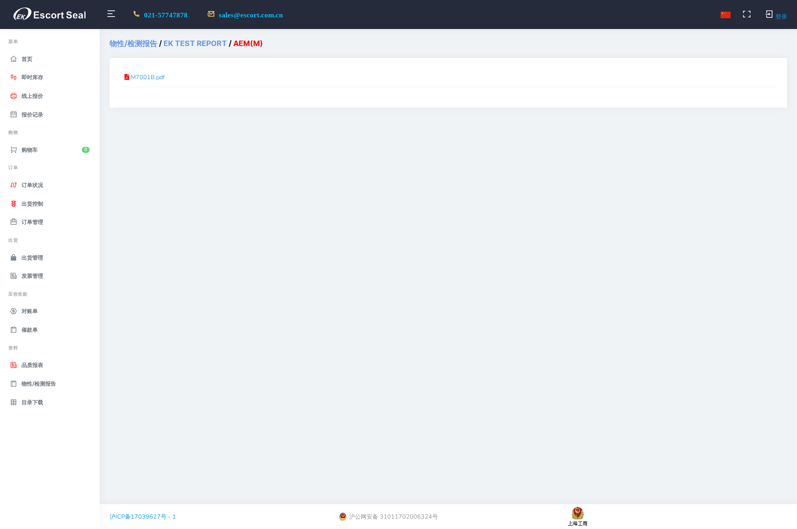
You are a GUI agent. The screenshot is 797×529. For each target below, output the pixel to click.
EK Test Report (195, 43)
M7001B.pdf (148, 77)
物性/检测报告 (133, 43)
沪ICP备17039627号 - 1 (143, 516)
